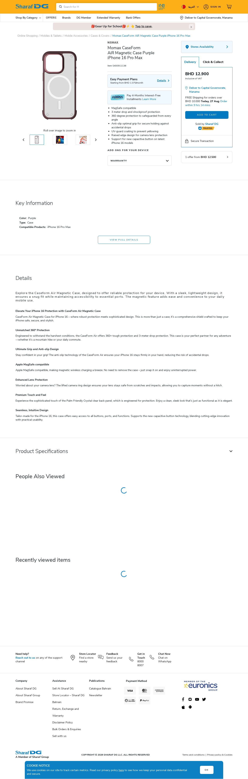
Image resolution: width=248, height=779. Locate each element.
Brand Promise (24, 702)
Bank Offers (133, 18)
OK (207, 769)
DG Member (84, 18)
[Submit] (59, 7)
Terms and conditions (193, 754)
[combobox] (106, 7)
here (121, 770)
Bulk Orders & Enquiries (66, 729)
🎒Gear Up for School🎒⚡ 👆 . (121, 26)
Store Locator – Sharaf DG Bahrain (68, 699)
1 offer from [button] (200, 157)
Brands (66, 18)
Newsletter (95, 695)
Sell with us (59, 736)
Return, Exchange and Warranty (65, 712)
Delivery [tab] (190, 62)
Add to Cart (207, 114)
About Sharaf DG (26, 688)
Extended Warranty (108, 18)
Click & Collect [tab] (213, 62)
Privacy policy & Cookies (219, 754)
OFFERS (51, 18)
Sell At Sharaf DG (63, 688)
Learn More (149, 99)
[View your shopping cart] (229, 7)
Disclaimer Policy (62, 722)
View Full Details (124, 239)
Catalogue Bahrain (100, 688)
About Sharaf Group (28, 695)
